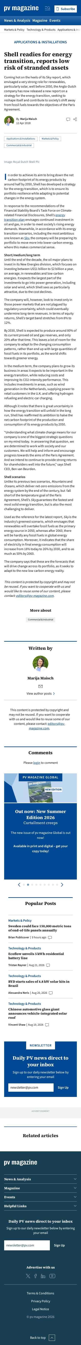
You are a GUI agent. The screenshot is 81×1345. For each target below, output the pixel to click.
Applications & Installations (40, 42)
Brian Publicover (18, 937)
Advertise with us (40, 1267)
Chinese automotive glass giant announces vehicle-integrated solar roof (37, 1013)
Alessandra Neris (18, 993)
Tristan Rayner (17, 965)
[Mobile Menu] (47, 9)
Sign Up (63, 1087)
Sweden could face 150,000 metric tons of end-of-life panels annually (39, 928)
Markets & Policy (14, 30)
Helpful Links (15, 1206)
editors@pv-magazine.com (35, 595)
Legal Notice (40, 1309)
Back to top (38, 1337)
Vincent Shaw (16, 1025)
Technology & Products (41, 30)
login (36, 762)
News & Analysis (17, 20)
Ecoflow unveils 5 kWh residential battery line (36, 956)
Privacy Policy (40, 1301)
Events (54, 20)
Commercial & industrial (19, 145)
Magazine (39, 20)
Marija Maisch (28, 119)
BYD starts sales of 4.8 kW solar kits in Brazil (39, 983)
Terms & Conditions (40, 1293)
